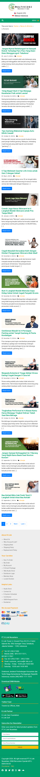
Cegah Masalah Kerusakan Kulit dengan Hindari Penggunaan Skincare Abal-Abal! (19, 252)
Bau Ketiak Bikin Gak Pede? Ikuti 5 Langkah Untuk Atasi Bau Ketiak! (16, 496)
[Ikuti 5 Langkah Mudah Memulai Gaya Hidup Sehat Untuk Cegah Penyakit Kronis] (20, 281)
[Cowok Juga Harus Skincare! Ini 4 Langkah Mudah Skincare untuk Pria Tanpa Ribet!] (20, 199)
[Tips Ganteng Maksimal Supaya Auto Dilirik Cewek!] (20, 122)
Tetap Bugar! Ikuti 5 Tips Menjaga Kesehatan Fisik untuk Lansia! (16, 92)
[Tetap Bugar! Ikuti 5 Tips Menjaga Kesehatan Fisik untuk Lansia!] (20, 82)
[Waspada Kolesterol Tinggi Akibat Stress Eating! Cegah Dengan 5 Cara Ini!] (20, 364)
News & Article (26, 26)
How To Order (8, 560)
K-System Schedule (10, 594)
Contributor (7, 597)
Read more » (7, 71)
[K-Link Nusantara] (20, 5)
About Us (7, 539)
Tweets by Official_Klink (11, 706)
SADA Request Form (10, 599)
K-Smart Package (9, 568)
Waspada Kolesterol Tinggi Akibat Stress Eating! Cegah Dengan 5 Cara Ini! (20, 374)
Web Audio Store (9, 571)
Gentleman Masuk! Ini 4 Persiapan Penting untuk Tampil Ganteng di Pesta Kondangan (19, 333)
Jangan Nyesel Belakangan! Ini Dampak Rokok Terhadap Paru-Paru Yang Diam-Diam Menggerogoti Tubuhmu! (19, 51)
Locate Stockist (9, 579)
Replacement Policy (10, 550)
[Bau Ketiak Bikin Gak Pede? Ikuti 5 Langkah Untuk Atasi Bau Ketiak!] (20, 486)
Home (16, 26)
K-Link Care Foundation (10, 715)
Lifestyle (19, 56)
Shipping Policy (9, 547)
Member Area (8, 576)
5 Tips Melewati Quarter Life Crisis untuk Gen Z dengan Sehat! (19, 172)
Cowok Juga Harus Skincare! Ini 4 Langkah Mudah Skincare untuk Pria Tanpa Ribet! (17, 210)
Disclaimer (7, 602)
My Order (7, 563)
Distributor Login (9, 573)
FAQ (12, 766)
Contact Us (7, 591)
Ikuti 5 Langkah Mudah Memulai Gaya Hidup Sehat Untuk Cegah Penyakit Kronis (20, 292)
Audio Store (8, 589)
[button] (34, 20)
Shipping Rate (8, 545)
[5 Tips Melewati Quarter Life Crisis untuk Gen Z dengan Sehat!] (20, 162)
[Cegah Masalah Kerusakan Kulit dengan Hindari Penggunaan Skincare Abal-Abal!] (20, 242)
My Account (8, 565)
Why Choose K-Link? (10, 542)
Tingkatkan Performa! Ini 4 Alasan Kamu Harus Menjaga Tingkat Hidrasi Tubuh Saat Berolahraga (19, 413)
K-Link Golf (6, 718)
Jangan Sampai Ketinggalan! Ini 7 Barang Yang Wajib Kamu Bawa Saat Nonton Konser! (20, 455)
